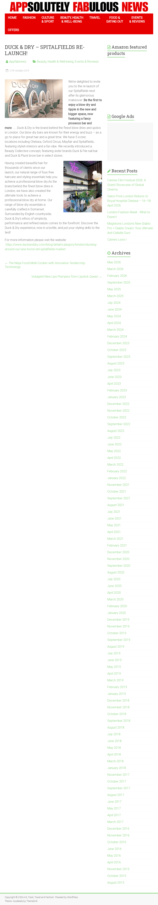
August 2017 (115, 795)
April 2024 (114, 323)
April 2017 (114, 815)
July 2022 (113, 437)
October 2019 (116, 633)
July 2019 (113, 653)
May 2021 (114, 525)
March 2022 (115, 464)
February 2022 (117, 471)
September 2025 (118, 282)
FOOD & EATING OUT (114, 19)
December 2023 (118, 343)
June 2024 (114, 309)
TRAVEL (94, 17)
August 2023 (115, 363)
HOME (12, 17)
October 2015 (116, 876)
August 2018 (115, 727)
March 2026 (115, 269)
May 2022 (114, 451)
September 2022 (118, 424)
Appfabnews (17, 61)
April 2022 (114, 458)
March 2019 (115, 680)
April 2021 (114, 532)
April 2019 (114, 673)
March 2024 (115, 330)
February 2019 (117, 687)
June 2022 (114, 444)
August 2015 (115, 882)
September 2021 (118, 498)
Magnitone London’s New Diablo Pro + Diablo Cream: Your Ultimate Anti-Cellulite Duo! (130, 228)
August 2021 (115, 505)
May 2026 (114, 262)
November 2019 (118, 626)
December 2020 (118, 552)
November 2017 (118, 775)
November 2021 (118, 485)
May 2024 (114, 316)
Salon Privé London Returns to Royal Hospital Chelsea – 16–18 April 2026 (129, 200)
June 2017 (114, 801)
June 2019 (114, 660)
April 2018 (114, 754)
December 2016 (118, 828)
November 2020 (118, 559)
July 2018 (113, 734)
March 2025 (115, 296)
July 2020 (113, 579)
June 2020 (114, 586)
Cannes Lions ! (117, 239)
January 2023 (116, 397)
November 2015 (118, 869)
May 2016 (114, 855)
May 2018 (114, 748)
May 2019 (114, 667)
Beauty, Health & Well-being (55, 61)
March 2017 (115, 822)
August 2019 (115, 646)
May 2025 (114, 289)
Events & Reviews (87, 61)
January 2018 (116, 768)
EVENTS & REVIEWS (137, 19)
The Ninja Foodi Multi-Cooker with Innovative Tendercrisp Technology (45, 265)
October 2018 (116, 714)
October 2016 (116, 842)
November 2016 (118, 835)
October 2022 (116, 417)
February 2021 (117, 545)
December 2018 (118, 700)
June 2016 (114, 849)
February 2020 (117, 606)
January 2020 (116, 613)
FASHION (29, 17)
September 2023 (118, 356)
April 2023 (114, 383)
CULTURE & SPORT (48, 19)
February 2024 (117, 336)
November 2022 (118, 410)
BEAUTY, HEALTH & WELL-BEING (71, 19)
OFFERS (13, 30)
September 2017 (118, 788)
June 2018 (114, 741)
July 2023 (113, 370)
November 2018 (118, 707)
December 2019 (118, 619)
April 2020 (114, 592)
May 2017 (114, 808)
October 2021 (116, 491)
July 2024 (113, 303)
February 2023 (117, 390)
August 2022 (115, 431)
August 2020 (115, 572)
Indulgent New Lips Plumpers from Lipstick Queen (66, 276)
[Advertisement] (130, 142)
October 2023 (116, 350)
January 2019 (116, 694)
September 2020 (118, 566)
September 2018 (118, 721)
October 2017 (116, 781)
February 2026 (117, 276)
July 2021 (113, 512)
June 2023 (114, 377)
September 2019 (118, 640)
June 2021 (114, 518)
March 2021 (115, 539)
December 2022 (118, 404)
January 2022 (116, 478)
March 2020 (115, 599)
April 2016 (114, 862)
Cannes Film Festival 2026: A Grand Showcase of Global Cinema (126, 184)
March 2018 (115, 761)
